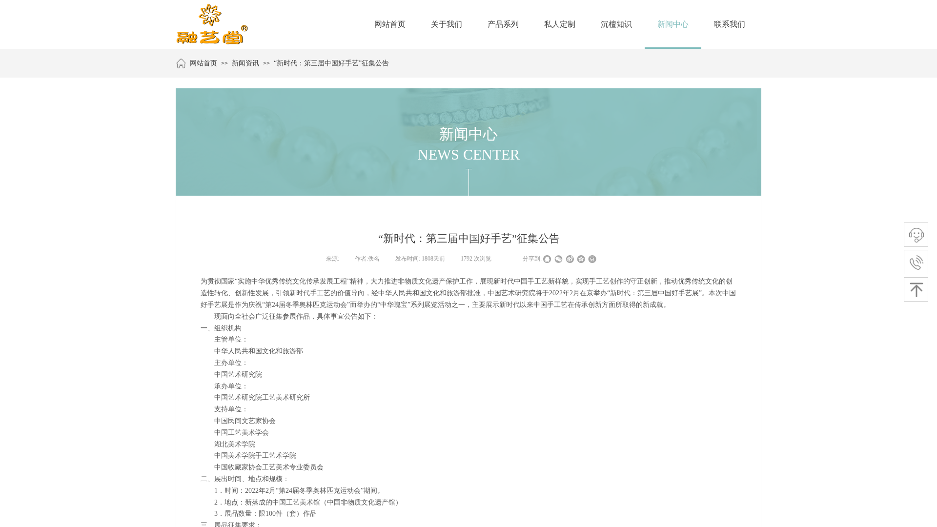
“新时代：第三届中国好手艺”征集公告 (331, 63)
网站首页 (203, 63)
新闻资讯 (245, 63)
